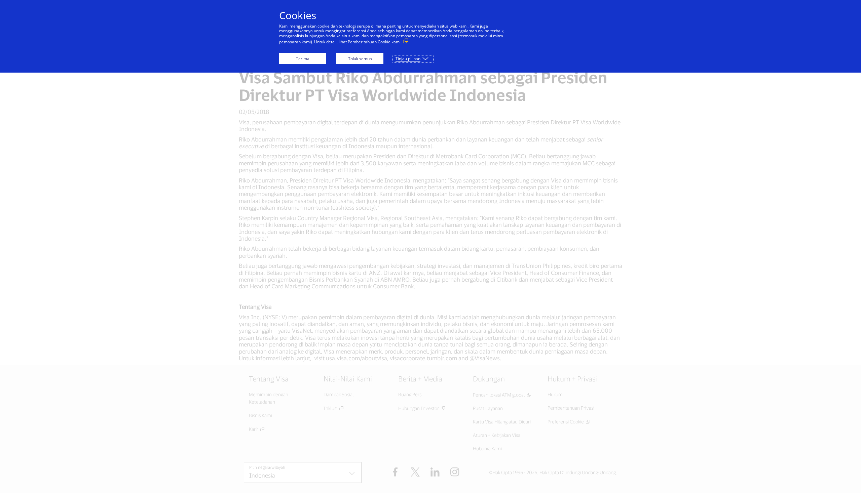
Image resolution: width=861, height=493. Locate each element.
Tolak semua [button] (360, 58)
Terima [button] (302, 58)
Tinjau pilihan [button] (408, 58)
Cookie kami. (390, 42)
